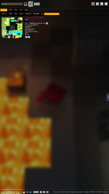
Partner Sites (9, 192)
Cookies (17, 192)
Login (37, 3)
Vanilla (36, 192)
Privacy (3, 192)
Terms (13, 192)
